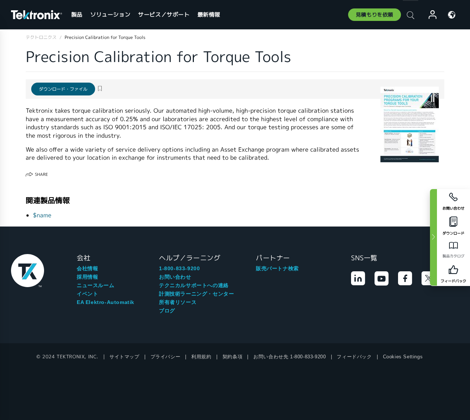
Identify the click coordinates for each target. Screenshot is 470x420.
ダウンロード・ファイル (63, 89)
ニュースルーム (95, 285)
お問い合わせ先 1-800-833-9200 (289, 356)
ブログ (167, 311)
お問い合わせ (175, 277)
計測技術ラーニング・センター (196, 294)
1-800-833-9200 (179, 268)
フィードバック (354, 356)
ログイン (429, 15)
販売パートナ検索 (277, 268)
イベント (87, 294)
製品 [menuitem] (77, 14)
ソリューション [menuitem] (110, 14)
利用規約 (201, 356)
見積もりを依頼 (374, 14)
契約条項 (232, 356)
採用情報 (87, 277)
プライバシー (166, 356)
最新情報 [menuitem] (209, 14)
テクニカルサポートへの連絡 (194, 285)
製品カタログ (453, 256)
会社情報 (87, 268)
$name (42, 215)
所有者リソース (177, 302)
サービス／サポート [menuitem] (163, 14)
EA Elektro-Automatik (105, 302)
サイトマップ (124, 356)
